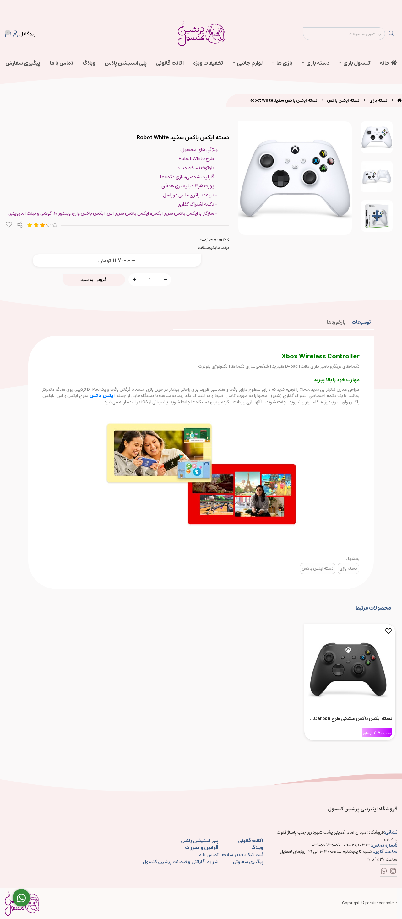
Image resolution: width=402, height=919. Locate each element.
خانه (385, 63)
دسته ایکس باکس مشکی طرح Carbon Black (353, 719)
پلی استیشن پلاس (126, 63)
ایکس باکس (102, 396)
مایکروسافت (209, 247)
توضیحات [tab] (361, 322)
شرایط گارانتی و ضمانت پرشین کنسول (180, 862)
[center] (391, 33)
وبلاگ (89, 63)
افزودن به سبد (94, 279)
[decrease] (165, 279)
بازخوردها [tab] (336, 322)
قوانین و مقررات (201, 848)
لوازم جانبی (250, 63)
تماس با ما (61, 63)
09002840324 (357, 845)
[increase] (134, 279)
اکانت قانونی (170, 63)
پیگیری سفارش (22, 63)
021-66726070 (326, 845)
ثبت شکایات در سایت (242, 855)
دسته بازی (317, 63)
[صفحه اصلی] (399, 100)
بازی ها (284, 63)
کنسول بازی (356, 63)
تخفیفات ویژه (208, 63)
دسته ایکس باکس (343, 100)
